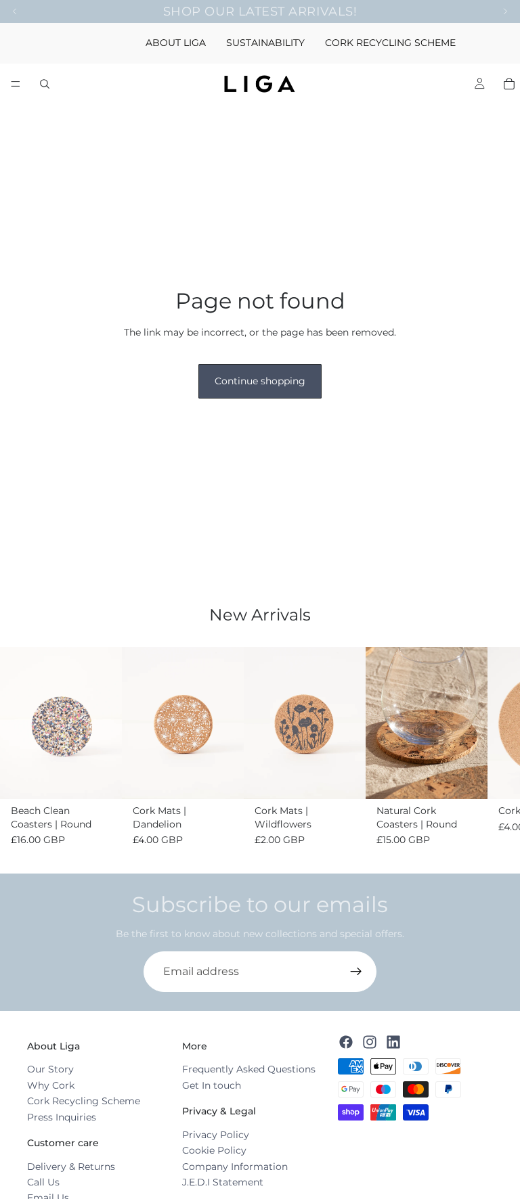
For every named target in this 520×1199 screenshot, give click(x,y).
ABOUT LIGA (176, 43)
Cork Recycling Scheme (83, 1101)
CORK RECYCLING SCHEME (390, 43)
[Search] (45, 84)
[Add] (466, 778)
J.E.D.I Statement (222, 1182)
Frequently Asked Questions (249, 1069)
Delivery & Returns (71, 1166)
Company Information (235, 1166)
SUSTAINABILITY (265, 43)
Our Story (50, 1069)
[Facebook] (346, 1042)
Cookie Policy (214, 1150)
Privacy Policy (215, 1135)
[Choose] (101, 778)
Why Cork (50, 1085)
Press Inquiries (61, 1117)
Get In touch (211, 1085)
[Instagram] (370, 1042)
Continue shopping (260, 381)
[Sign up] (356, 971)
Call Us (43, 1182)
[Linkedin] (393, 1042)
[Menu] (15, 83)
